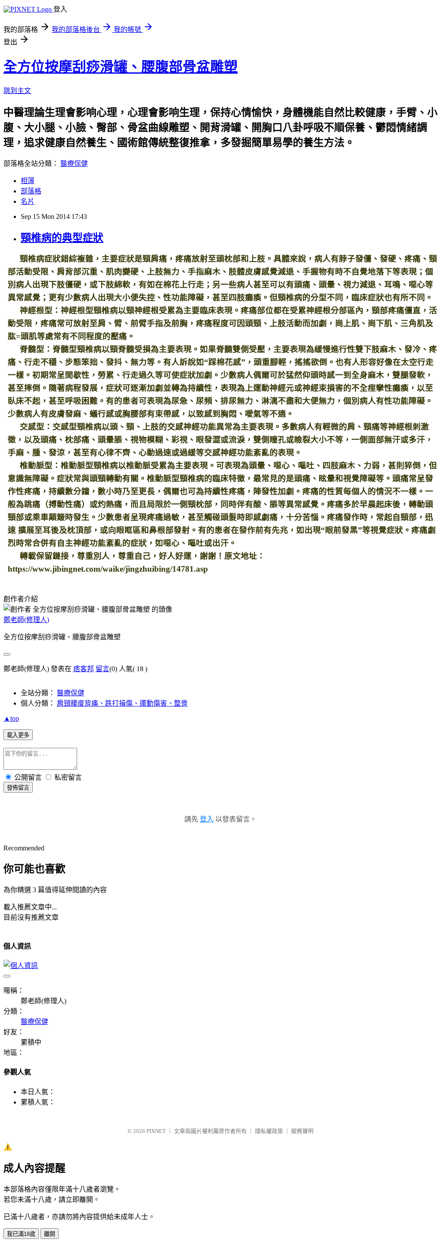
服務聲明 (302, 1131)
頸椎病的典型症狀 (62, 237)
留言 (102, 668)
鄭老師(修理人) (26, 619)
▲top (11, 718)
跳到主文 (17, 90)
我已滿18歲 (21, 1234)
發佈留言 (18, 787)
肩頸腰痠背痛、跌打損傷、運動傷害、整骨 (122, 703)
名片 (27, 201)
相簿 (27, 180)
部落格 (31, 191)
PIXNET (156, 1131)
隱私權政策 (269, 1131)
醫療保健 (74, 163)
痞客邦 (83, 668)
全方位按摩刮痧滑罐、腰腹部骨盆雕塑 (120, 67)
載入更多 (18, 735)
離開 (49, 1234)
